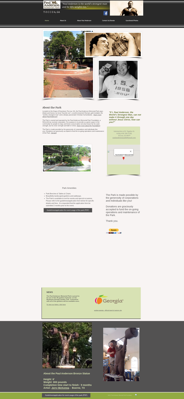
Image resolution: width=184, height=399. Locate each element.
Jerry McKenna (60, 388)
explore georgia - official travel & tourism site (108, 310)
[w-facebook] (136, 395)
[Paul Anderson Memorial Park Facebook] (106, 13)
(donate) (54, 133)
